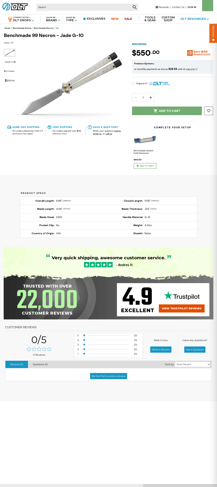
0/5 (39, 340)
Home (7, 28)
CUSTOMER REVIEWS (21, 327)
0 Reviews (39, 354)
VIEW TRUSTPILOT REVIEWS (182, 308)
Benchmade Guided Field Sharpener (143, 151)
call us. (108, 133)
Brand (52, 19)
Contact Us (178, 7)
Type (70, 19)
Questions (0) (40, 364)
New (115, 19)
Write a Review (161, 349)
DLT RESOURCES (194, 19)
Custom (168, 19)
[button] (172, 69)
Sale (128, 19)
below (117, 130)
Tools (150, 19)
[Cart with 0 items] (207, 5)
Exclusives (95, 18)
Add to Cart (169, 111)
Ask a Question (195, 349)
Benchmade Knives (22, 28)
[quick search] (134, 7)
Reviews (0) (16, 364)
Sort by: (169, 364)
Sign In (191, 7)
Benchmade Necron (44, 28)
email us (97, 133)
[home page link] (14, 7)
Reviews (213, 31)
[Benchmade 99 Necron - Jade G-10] (9, 53)
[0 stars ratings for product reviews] (39, 349)
